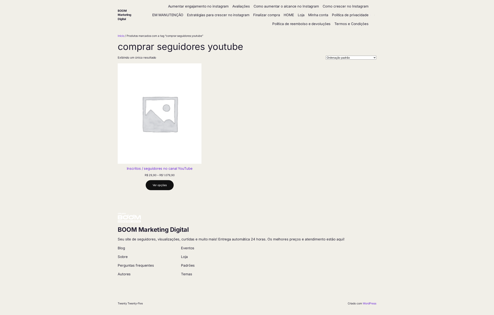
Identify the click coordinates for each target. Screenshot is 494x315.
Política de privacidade (350, 15)
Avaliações (241, 6)
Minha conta (318, 15)
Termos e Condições (351, 24)
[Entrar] (370, 15)
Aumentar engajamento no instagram (198, 6)
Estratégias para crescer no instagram (218, 15)
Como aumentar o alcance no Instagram (286, 6)
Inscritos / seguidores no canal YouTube (160, 168)
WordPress (369, 303)
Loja (301, 15)
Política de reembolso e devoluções (301, 24)
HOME (289, 15)
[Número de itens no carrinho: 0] (374, 15)
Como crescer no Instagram (346, 6)
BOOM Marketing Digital (124, 15)
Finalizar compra (266, 15)
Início (121, 35)
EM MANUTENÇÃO (167, 15)
